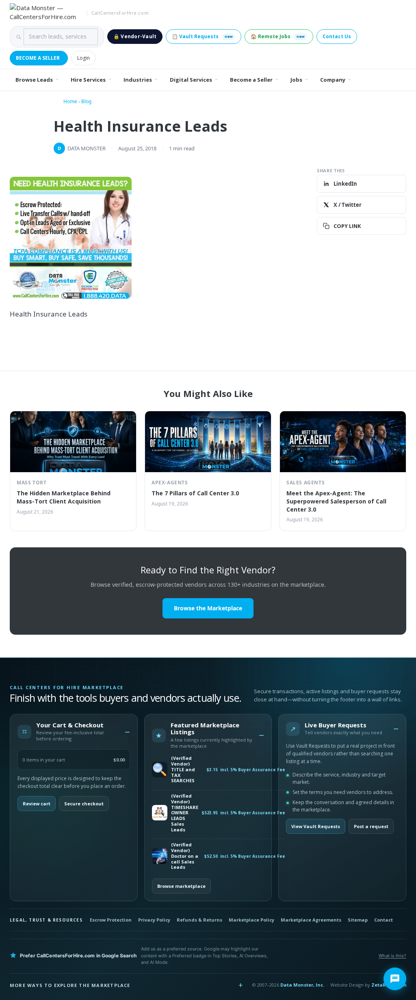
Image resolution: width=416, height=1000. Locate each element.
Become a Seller (38, 57)
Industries (138, 79)
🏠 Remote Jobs (278, 36)
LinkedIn (345, 183)
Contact (383, 920)
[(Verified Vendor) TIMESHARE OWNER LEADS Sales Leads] (159, 812)
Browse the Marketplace (208, 608)
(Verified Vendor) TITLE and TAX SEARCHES (183, 769)
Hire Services (88, 79)
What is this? (392, 956)
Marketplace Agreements (311, 920)
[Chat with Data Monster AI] (395, 978)
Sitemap (358, 920)
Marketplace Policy (251, 920)
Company (332, 79)
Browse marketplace (181, 886)
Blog (86, 101)
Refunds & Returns (199, 920)
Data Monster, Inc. (302, 985)
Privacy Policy (154, 920)
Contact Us (337, 36)
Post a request (371, 826)
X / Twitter (348, 204)
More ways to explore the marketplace (70, 985)
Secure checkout (84, 803)
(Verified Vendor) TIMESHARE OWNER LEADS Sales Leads (184, 812)
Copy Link (347, 226)
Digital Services (191, 79)
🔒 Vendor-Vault (134, 36)
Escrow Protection (111, 920)
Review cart (36, 803)
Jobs (296, 79)
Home (70, 101)
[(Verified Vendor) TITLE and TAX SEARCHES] (159, 769)
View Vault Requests (315, 826)
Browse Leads (34, 79)
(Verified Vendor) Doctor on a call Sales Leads (184, 856)
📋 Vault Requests (202, 36)
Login (83, 57)
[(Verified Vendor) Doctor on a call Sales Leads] (159, 856)
